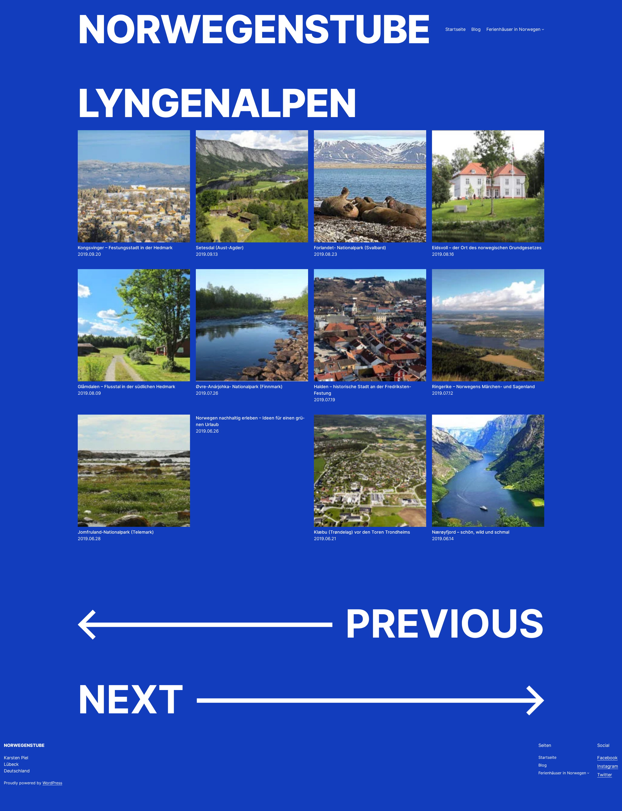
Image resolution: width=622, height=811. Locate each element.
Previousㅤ (311, 624)
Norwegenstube (254, 29)
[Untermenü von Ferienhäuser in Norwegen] (543, 29)
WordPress (52, 782)
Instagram (607, 766)
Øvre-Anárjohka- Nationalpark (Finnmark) (239, 386)
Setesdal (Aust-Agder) (220, 247)
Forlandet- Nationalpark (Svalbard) (350, 247)
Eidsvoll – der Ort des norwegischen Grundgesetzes (487, 247)
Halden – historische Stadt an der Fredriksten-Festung (362, 390)
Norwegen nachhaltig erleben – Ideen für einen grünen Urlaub (250, 421)
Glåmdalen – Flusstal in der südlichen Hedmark (126, 386)
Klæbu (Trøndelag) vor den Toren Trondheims (362, 532)
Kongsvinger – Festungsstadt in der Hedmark (125, 247)
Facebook (607, 757)
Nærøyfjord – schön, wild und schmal (470, 532)
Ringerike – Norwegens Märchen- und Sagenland (483, 386)
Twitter (604, 774)
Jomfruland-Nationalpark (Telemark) (116, 532)
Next (311, 700)
